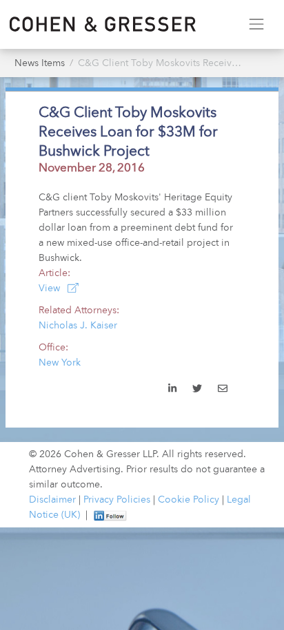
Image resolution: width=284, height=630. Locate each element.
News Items (39, 63)
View (51, 288)
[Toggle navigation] (256, 24)
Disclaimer (52, 500)
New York (60, 363)
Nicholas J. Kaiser (78, 325)
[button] (222, 389)
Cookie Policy (188, 500)
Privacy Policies (116, 500)
